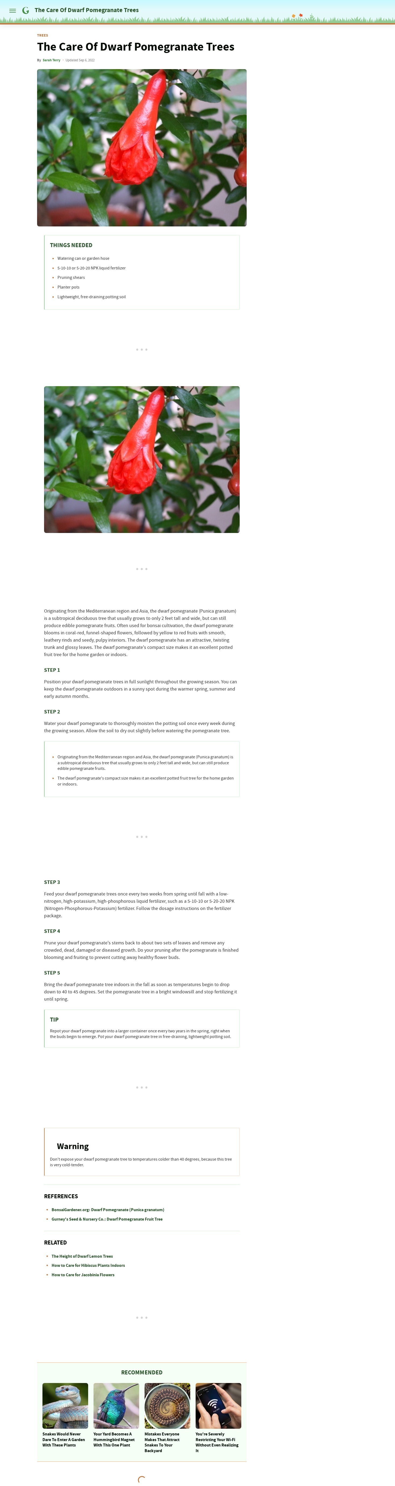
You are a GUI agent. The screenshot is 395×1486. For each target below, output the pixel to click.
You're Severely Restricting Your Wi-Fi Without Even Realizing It (217, 1442)
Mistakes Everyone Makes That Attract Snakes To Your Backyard (162, 1442)
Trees (42, 35)
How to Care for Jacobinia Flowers (83, 1275)
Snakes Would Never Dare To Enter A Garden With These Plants (63, 1439)
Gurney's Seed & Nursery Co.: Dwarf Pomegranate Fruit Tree (107, 1219)
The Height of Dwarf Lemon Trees (82, 1256)
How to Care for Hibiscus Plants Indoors (88, 1265)
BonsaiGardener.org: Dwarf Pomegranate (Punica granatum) (108, 1210)
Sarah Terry (51, 60)
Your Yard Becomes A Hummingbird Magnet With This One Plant (114, 1439)
